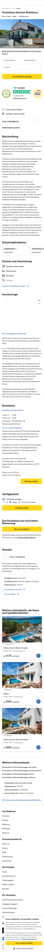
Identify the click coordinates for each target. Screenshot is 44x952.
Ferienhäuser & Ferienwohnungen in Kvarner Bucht (21, 770)
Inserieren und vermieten (12, 900)
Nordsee (5, 816)
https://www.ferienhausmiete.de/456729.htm (23, 800)
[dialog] (24, 934)
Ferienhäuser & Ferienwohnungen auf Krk (18, 774)
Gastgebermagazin (10, 904)
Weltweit (6, 828)
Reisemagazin (8, 880)
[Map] (22, 312)
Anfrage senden (31, 481)
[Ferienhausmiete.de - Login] (31, 3)
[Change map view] (5, 301)
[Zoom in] (39, 300)
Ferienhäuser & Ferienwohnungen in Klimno (18, 777)
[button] (36, 3)
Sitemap (5, 833)
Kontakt (5, 889)
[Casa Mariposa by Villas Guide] (22, 675)
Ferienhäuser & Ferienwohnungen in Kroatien (19, 767)
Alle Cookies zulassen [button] (23, 943)
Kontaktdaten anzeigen (11, 127)
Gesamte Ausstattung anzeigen (14, 286)
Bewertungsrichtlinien (26, 537)
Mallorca (6, 824)
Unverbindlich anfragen (22, 76)
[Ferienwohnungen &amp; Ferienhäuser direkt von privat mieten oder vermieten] (3, 3)
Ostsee (5, 820)
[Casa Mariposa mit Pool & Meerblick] (22, 721)
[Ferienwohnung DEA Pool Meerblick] (22, 629)
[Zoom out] (39, 303)
